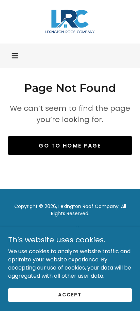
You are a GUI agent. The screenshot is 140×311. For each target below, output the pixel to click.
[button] (15, 56)
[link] (70, 21)
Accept (70, 294)
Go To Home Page (70, 146)
